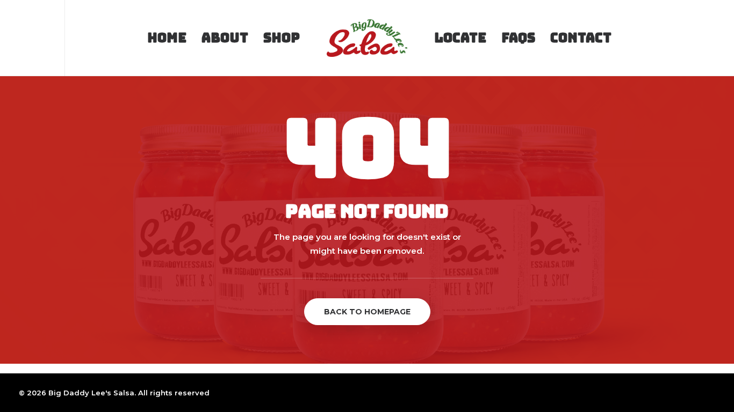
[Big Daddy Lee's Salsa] (367, 38)
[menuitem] (25, 38)
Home (166, 38)
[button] (25, 38)
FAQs (518, 38)
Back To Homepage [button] (367, 312)
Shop (281, 38)
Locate (460, 38)
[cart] (709, 38)
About (225, 38)
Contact (580, 38)
